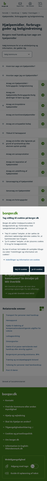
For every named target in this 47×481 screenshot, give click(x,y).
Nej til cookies (21, 269)
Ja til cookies (37, 269)
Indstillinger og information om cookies (23, 260)
